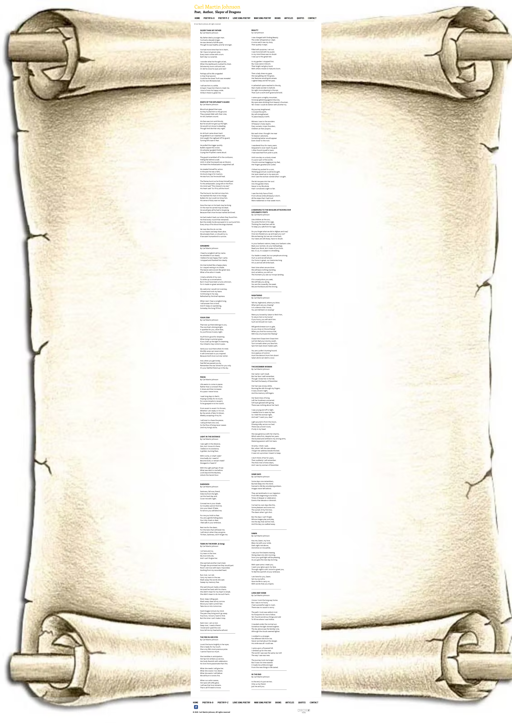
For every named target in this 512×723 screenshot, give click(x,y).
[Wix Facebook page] (196, 707)
